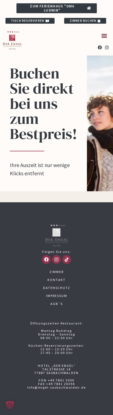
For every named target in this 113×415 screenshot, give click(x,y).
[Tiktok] (66, 259)
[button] (104, 35)
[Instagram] (107, 47)
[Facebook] (100, 47)
